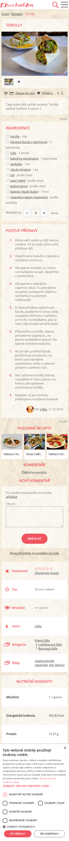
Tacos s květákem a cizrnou (35, 454)
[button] (34, 786)
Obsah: (11, 504)
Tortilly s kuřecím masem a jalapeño (58, 454)
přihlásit (11, 497)
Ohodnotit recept (47, 573)
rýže (13, 153)
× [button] (64, 748)
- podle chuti (21, 175)
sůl (12, 175)
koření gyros (19, 186)
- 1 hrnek (19, 153)
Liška (43, 409)
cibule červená (20, 170)
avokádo (16, 164)
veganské (41, 665)
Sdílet (65, 93)
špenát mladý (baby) (24, 192)
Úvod (5, 14)
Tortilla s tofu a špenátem (12, 454)
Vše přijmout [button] (18, 833)
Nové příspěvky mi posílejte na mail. (34, 553)
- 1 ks (20, 164)
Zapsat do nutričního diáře (33, 93)
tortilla (15, 136)
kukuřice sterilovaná (24, 159)
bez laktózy (57, 665)
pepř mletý (17, 181)
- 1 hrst (29, 192)
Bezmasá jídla (47, 649)
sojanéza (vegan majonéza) (29, 197)
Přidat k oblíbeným (55, 93)
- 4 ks (18, 136)
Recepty (16, 14)
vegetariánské (44, 661)
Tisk (11, 93)
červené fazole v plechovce (28, 142)
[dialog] (34, 792)
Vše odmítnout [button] (49, 833)
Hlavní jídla (42, 640)
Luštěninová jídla (50, 645)
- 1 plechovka (33, 159)
